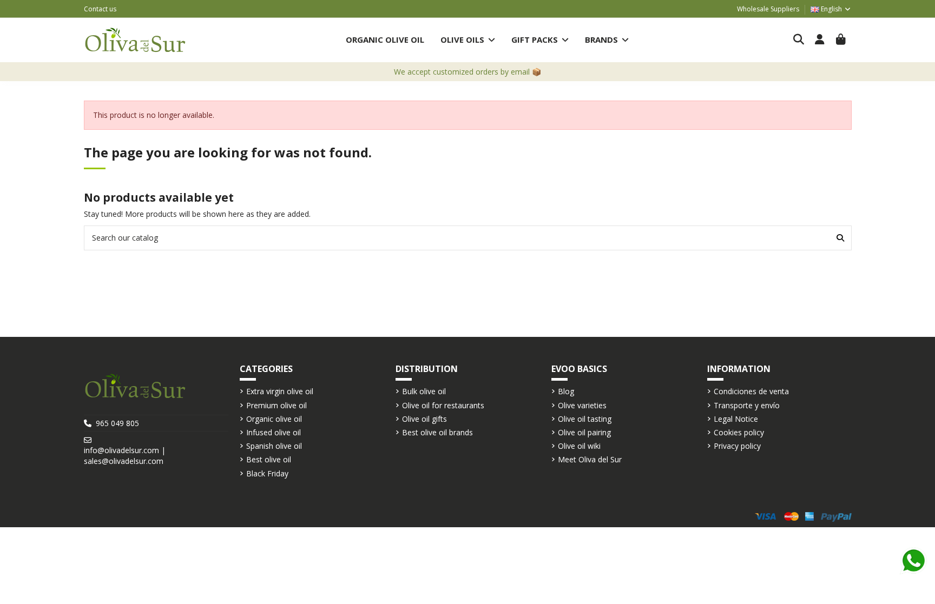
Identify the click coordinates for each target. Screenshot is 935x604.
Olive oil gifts (424, 419)
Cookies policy (739, 432)
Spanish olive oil (274, 446)
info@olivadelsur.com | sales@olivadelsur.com (125, 455)
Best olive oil (268, 459)
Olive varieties (582, 405)
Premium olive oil (276, 405)
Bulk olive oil (424, 391)
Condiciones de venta (751, 391)
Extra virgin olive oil (279, 391)
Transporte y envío (747, 405)
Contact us (100, 9)
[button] (467, 39)
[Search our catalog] (840, 237)
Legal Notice (736, 419)
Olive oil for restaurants (443, 405)
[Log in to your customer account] (820, 40)
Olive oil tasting (584, 419)
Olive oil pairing (584, 432)
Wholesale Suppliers (768, 9)
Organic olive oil (274, 419)
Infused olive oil (273, 432)
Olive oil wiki (579, 446)
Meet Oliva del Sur (590, 459)
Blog (566, 391)
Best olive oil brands (437, 432)
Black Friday (267, 473)
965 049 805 (117, 423)
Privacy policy (737, 446)
